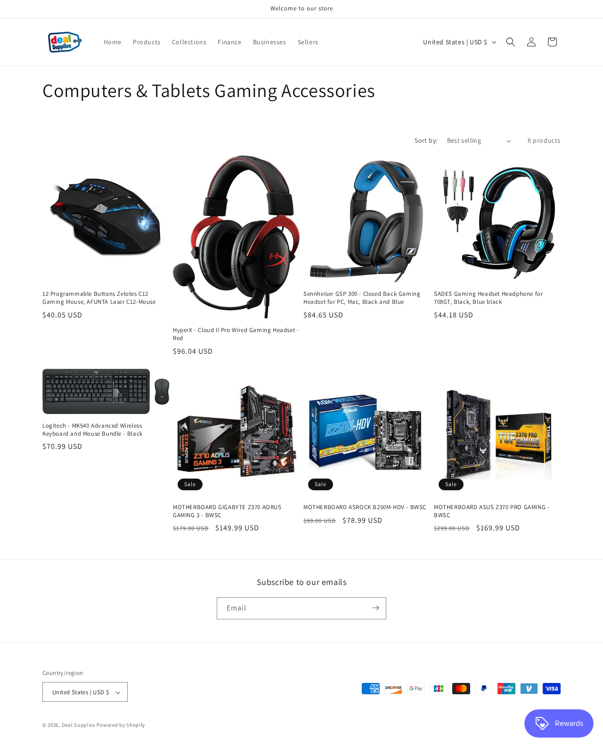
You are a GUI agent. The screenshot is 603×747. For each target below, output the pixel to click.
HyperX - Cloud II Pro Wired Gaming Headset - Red (236, 334)
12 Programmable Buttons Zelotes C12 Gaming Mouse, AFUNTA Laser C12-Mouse (99, 298)
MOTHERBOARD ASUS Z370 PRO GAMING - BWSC (491, 511)
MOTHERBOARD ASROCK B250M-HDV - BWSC (364, 507)
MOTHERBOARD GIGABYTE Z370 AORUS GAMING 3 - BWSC (227, 511)
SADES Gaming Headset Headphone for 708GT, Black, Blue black (488, 298)
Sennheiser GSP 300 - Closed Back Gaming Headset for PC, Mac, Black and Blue (361, 298)
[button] (510, 42)
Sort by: (426, 140)
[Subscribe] (375, 608)
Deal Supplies (79, 725)
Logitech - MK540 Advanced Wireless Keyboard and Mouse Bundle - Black (92, 430)
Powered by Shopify (121, 725)
